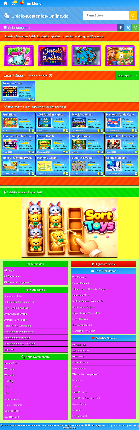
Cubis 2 (76, 410)
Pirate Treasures (13, 404)
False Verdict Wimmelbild (17, 325)
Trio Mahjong (79, 277)
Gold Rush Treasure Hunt (86, 398)
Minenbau (77, 380)
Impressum (69, 428)
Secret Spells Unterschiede (18, 331)
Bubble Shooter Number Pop (19, 302)
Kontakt (133, 425)
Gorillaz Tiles (79, 344)
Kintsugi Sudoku (13, 296)
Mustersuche (79, 368)
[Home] (6, 3)
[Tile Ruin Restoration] (86, 56)
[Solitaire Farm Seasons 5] (120, 56)
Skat (6, 387)
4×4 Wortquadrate (82, 324)
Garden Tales (11, 416)
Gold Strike (78, 356)
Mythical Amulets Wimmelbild (87, 301)
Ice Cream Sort (80, 295)
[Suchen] (133, 15)
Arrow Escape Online (15, 313)
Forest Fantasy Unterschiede (20, 343)
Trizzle (75, 386)
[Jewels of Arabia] (52, 56)
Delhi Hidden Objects (83, 307)
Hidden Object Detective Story (88, 289)
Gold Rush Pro (80, 392)
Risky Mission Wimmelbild (86, 313)
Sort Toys (9, 381)
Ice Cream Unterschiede (17, 337)
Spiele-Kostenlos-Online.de (39, 16)
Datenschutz (120, 425)
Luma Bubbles (80, 319)
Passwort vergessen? (19, 282)
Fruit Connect (79, 416)
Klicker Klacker (80, 362)
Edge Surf (9, 349)
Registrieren (14, 276)
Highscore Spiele (105, 264)
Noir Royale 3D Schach (16, 307)
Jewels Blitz (10, 363)
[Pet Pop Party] (19, 56)
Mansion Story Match (83, 330)
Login (10, 270)
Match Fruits (79, 404)
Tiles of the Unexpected (85, 374)
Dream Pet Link (80, 350)
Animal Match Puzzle (15, 319)
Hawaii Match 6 (80, 283)
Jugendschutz (103, 425)
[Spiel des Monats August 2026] (69, 257)
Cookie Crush (11, 399)
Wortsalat (9, 369)
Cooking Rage (12, 410)
